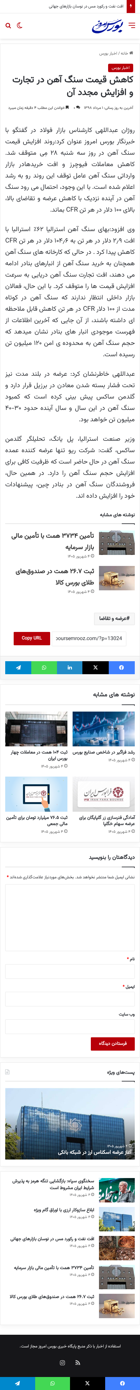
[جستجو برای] (8, 28)
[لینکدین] (69, 667)
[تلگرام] (18, 667)
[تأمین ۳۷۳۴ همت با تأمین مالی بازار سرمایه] (117, 543)
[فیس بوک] (122, 667)
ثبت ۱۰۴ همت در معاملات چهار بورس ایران (39, 755)
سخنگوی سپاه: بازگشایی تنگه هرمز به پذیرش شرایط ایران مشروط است (53, 1185)
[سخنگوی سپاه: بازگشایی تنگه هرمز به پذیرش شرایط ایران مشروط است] (117, 1190)
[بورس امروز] (107, 26)
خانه (125, 53)
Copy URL (32, 638)
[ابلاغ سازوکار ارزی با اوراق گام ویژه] (117, 1219)
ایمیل (129, 987)
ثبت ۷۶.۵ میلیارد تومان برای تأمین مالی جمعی (36, 821)
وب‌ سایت (127, 1014)
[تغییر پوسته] (19, 28)
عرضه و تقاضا (112, 619)
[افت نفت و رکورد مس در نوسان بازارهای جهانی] (117, 1248)
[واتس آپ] (44, 667)
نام (131, 959)
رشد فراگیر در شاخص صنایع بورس (104, 752)
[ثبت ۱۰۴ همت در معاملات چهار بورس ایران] (36, 729)
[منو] (132, 28)
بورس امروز (47, 1346)
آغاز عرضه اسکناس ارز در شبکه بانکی (95, 1152)
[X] (95, 667)
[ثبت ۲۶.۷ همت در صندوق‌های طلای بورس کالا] (117, 578)
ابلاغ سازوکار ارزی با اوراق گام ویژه (64, 1210)
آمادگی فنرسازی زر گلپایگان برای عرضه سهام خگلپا (107, 821)
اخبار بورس (108, 53)
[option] (70, 1124)
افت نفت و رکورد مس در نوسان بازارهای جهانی (52, 1239)
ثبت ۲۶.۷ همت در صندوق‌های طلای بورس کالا (52, 1297)
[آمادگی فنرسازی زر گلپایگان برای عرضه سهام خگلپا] (104, 794)
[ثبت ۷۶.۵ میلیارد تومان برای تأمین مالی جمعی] (36, 794)
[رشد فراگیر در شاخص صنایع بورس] (104, 729)
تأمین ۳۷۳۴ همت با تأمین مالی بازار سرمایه (84, 6)
